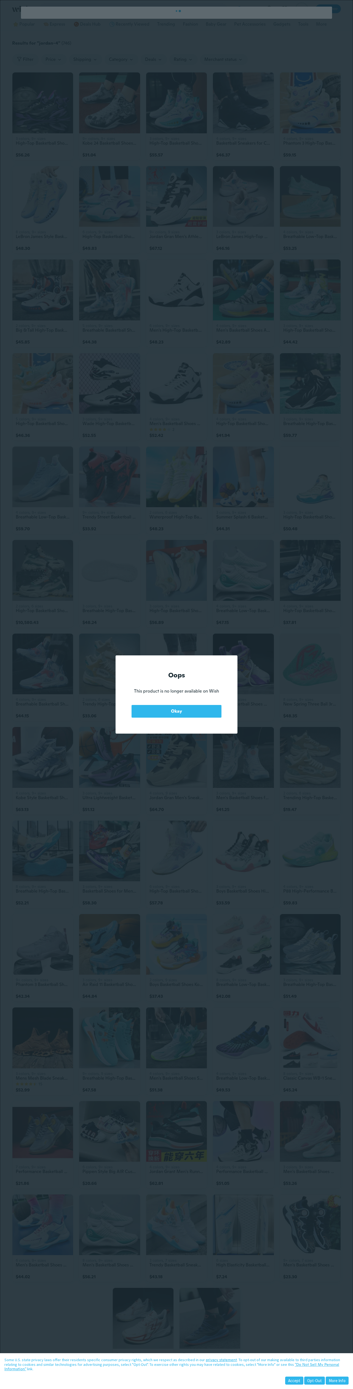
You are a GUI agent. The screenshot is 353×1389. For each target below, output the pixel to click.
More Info (337, 1380)
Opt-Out (314, 1380)
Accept (294, 1380)
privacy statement (221, 1359)
